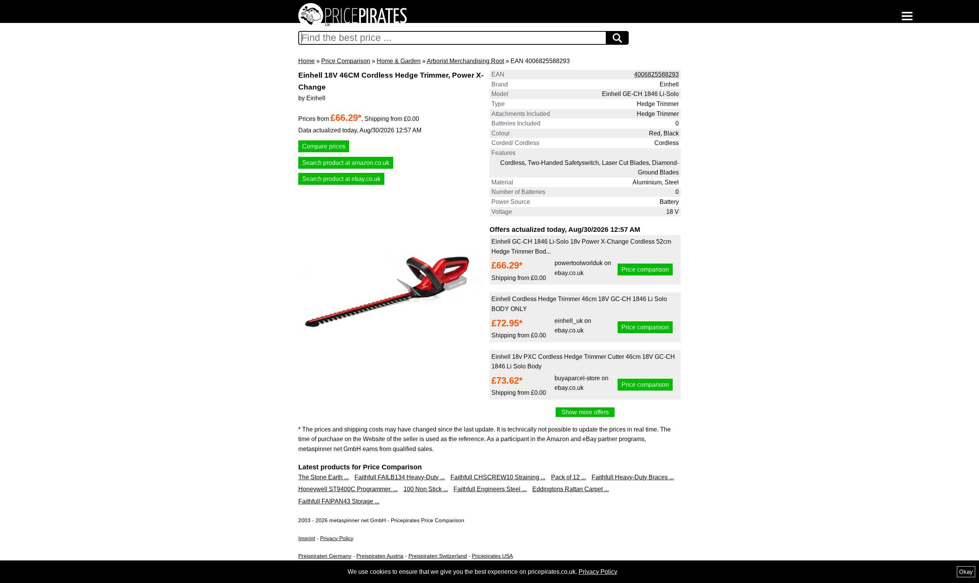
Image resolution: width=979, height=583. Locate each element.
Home (306, 61)
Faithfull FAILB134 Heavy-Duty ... (400, 477)
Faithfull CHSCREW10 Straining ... (497, 477)
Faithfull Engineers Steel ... (490, 489)
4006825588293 (656, 74)
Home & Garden (399, 61)
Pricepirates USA (492, 556)
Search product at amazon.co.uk (345, 163)
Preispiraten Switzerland (437, 556)
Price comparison (645, 269)
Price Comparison (345, 61)
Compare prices (323, 146)
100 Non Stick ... (425, 489)
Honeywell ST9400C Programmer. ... (348, 489)
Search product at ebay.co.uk (341, 179)
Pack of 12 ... (568, 477)
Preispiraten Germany (324, 556)
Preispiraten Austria (379, 556)
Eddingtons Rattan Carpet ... (570, 489)
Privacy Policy (336, 538)
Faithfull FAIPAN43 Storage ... (338, 501)
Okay (966, 571)
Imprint (306, 538)
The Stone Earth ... (323, 477)
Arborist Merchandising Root (465, 61)
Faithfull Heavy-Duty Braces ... (633, 477)
